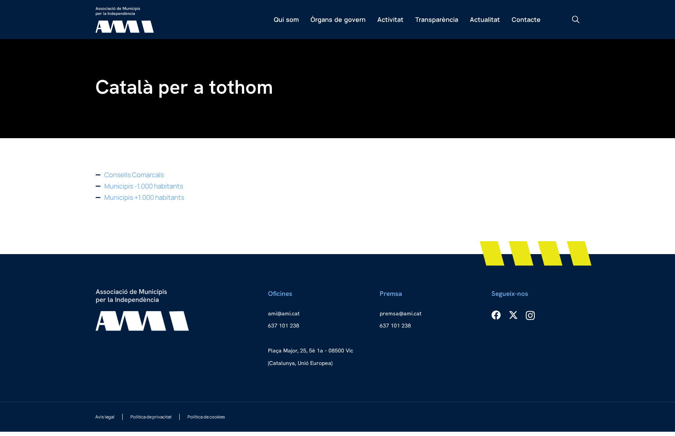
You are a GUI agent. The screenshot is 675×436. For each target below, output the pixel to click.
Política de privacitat (150, 417)
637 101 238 (283, 325)
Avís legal (104, 417)
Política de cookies (206, 417)
